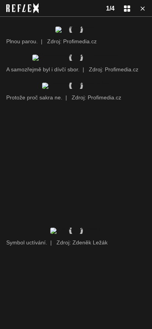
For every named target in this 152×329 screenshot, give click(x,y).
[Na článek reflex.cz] (22, 8)
